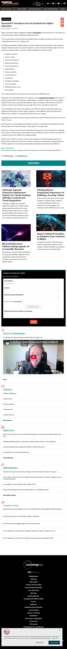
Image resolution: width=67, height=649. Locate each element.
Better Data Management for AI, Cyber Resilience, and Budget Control (26, 490)
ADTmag (33, 579)
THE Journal (34, 624)
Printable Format (22, 156)
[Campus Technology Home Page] (10, 3)
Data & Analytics (8, 404)
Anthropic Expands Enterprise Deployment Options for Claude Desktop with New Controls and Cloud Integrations (16, 195)
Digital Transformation (51, 9)
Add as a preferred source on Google (40, 4)
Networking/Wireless (35, 9)
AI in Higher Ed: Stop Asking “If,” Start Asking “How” (19, 484)
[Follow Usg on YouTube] (58, 3)
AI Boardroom (33, 576)
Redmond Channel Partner (33, 607)
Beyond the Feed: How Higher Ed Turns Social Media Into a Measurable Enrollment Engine (32, 509)
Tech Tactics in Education (33, 618)
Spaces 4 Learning (33, 613)
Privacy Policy (18, 301)
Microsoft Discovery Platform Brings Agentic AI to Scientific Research (15, 246)
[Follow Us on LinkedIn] (48, 3)
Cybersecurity (7, 399)
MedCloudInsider (33, 596)
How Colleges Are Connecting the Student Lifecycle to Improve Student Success (29, 531)
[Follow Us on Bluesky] (53, 3)
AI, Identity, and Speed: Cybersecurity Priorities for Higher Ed (22, 337)
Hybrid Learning (22, 9)
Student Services (8, 415)
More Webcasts (8, 458)
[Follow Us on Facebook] (56, 3)
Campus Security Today (33, 585)
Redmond (33, 604)
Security (62, 9)
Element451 (37, 33)
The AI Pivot (33, 621)
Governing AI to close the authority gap (16, 452)
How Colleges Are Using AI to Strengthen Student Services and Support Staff (28, 538)
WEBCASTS (8, 430)
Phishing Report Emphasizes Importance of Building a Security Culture (50, 192)
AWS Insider (33, 582)
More (5, 379)
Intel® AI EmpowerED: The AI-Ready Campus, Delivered (21, 516)
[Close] (60, 630)
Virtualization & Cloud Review (33, 627)
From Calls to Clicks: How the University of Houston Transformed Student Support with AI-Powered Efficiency (32, 478)
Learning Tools (8, 409)
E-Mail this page (8, 156)
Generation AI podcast (46, 98)
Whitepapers (10, 467)
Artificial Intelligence (9, 393)
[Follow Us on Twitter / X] (50, 3)
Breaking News (6, 19)
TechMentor (34, 616)
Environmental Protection (33, 587)
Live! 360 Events (33, 590)
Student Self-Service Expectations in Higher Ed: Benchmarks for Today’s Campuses (30, 472)
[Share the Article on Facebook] (62, 19)
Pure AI (33, 602)
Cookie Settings (39, 642)
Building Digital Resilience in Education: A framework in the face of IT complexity (29, 442)
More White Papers (9, 495)
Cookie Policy (55, 638)
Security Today (33, 610)
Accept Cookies (54, 642)
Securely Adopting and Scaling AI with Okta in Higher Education (24, 447)
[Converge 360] (33, 564)
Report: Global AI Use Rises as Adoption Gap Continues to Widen (51, 236)
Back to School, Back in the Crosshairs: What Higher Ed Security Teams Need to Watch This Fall (32, 435)
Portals (7, 389)
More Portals (7, 420)
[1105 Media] (33, 572)
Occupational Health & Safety (33, 599)
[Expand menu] (64, 4)
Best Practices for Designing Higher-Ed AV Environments (21, 524)
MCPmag (33, 593)
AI (14, 9)
